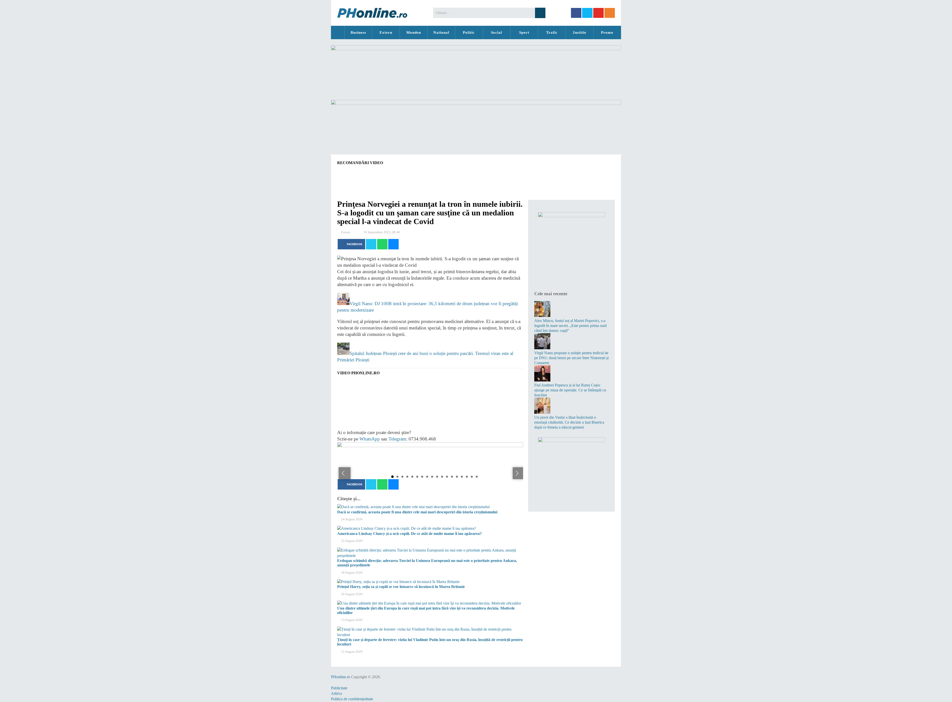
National (441, 32)
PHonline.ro (337, 32)
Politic (469, 32)
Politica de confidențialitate (352, 699)
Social (496, 32)
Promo (607, 32)
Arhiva (336, 693)
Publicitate (339, 688)
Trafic (552, 32)
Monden (413, 32)
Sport (524, 32)
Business (358, 32)
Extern (386, 32)
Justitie (579, 32)
